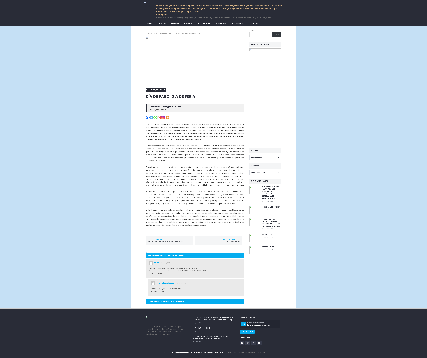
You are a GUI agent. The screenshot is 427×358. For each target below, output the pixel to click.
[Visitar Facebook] (242, 343)
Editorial (162, 23)
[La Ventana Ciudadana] (213, 2)
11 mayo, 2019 (181, 283)
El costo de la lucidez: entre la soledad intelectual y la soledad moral (271, 222)
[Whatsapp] (155, 117)
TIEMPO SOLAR (268, 247)
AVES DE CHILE (267, 235)
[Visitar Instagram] (247, 343)
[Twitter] (151, 117)
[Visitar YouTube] (259, 343)
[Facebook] (148, 117)
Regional (175, 23)
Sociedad (192, 33)
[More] (167, 117)
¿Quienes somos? (238, 23)
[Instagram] (163, 117)
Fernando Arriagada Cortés (169, 33)
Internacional (204, 23)
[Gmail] (159, 117)
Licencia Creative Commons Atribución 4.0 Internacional (245, 352)
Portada (149, 23)
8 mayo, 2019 (165, 263)
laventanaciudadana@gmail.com (259, 325)
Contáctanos (247, 331)
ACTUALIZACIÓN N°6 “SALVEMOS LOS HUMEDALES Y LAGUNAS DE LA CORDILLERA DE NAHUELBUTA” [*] (270, 192)
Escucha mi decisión (271, 207)
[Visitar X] (253, 343)
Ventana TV (221, 23)
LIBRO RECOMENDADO (260, 44)
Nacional (188, 23)
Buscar (251, 31)
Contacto (255, 23)
